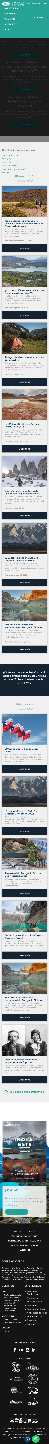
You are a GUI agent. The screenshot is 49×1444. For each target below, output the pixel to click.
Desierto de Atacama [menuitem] (12, 1300)
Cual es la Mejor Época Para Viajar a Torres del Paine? (24, 937)
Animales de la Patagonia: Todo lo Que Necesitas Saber (23, 874)
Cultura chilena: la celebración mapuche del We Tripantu (21, 1061)
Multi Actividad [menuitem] (34, 1302)
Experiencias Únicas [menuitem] (36, 1309)
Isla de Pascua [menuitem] (10, 1305)
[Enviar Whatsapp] (36, 1439)
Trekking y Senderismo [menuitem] (33, 1293)
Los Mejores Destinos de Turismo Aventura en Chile (22, 425)
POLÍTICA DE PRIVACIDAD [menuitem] (24, 1245)
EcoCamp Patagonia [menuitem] (12, 1295)
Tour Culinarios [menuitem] (34, 1317)
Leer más (24, 382)
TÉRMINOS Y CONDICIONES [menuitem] (24, 1236)
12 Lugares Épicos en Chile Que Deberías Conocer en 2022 (21, 559)
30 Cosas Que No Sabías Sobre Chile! (21, 750)
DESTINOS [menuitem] (10, 13)
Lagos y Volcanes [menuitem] (11, 1308)
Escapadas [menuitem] (32, 1320)
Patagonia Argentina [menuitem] (12, 1322)
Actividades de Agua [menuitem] (37, 1313)
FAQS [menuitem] (32, 1231)
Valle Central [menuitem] (9, 1303)
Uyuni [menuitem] (6, 1331)
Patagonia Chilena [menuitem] (11, 1298)
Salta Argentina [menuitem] (10, 1320)
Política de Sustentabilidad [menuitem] (24, 1241)
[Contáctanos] (27, 1439)
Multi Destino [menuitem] (9, 1311)
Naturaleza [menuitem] (32, 1298)
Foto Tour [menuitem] (32, 1305)
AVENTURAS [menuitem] (11, 8)
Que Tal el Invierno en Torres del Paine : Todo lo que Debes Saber (22, 492)
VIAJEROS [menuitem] (10, 19)
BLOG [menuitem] (7, 29)
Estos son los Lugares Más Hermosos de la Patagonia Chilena (23, 626)
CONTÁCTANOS (38, 17)
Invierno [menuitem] (31, 1324)
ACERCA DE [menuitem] (10, 24)
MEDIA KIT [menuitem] (19, 1231)
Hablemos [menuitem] (24, 1250)
